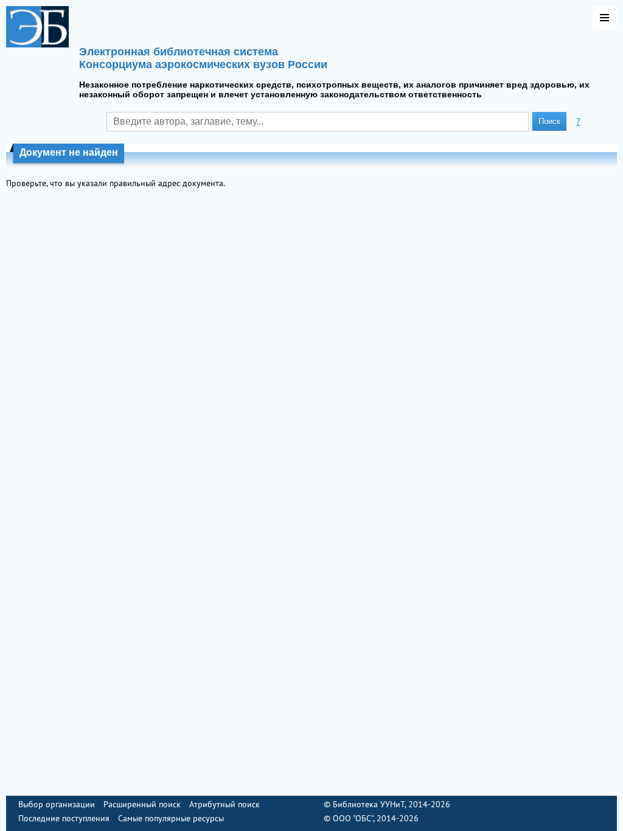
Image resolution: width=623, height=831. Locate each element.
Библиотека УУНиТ (369, 804)
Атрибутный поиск (224, 804)
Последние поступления (64, 818)
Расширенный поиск (142, 804)
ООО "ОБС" (353, 818)
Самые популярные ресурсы (171, 818)
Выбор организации (56, 804)
